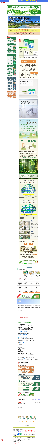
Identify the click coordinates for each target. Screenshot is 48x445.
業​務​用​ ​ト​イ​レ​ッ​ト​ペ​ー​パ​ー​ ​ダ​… (27, 419)
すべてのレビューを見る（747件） (36, 399)
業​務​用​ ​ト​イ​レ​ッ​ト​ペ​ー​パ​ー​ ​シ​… (34, 419)
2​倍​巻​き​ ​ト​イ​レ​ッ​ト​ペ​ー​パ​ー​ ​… (19, 419)
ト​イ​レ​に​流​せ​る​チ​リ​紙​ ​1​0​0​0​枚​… (23, 419)
